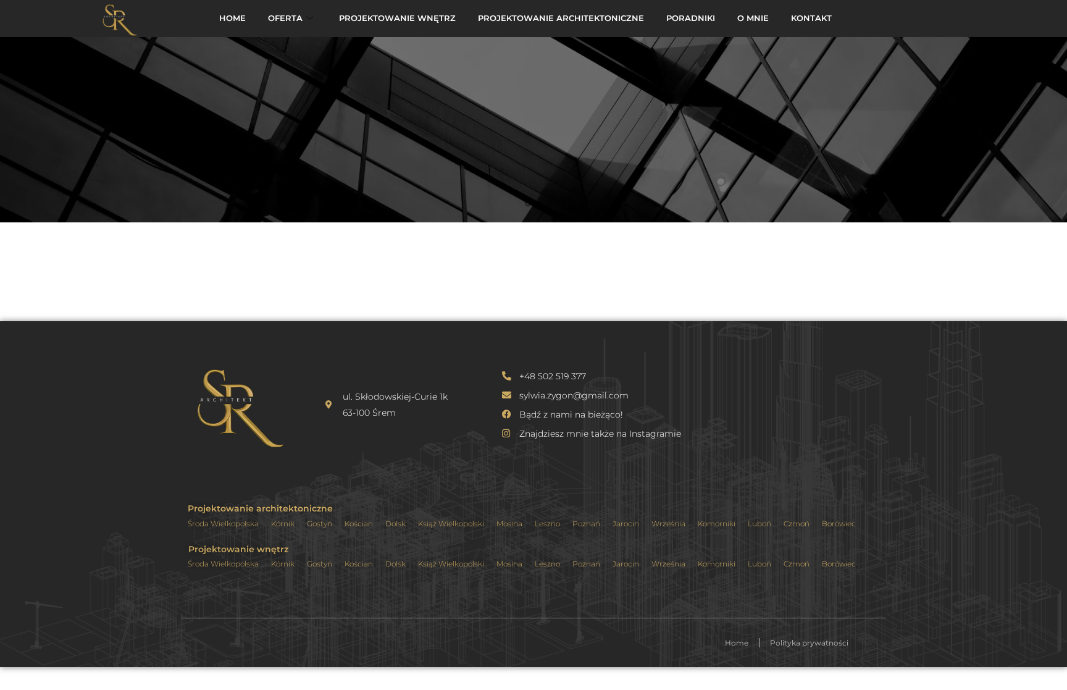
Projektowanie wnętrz (397, 18)
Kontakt (811, 18)
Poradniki (690, 18)
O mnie (753, 18)
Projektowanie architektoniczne (561, 18)
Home (232, 18)
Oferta (285, 18)
